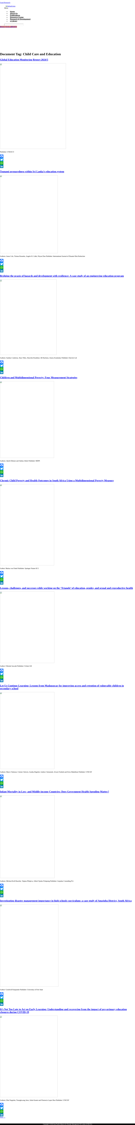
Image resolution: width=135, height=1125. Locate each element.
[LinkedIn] (67, 166)
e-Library (13, 21)
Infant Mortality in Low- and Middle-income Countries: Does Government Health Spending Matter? (54, 791)
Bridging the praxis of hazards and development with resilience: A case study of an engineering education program (62, 275)
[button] (54, 8)
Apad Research (5, 2)
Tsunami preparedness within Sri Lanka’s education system (32, 171)
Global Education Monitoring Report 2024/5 (24, 59)
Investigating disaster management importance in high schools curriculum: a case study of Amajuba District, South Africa (66, 900)
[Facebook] (67, 156)
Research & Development (20, 19)
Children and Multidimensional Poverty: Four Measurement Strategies (38, 377)
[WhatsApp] (67, 163)
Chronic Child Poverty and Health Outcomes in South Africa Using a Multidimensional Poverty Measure (57, 480)
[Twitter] (67, 159)
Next (2, 1117)
